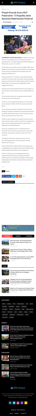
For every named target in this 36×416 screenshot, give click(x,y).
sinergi (25, 312)
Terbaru (18, 236)
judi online (4, 317)
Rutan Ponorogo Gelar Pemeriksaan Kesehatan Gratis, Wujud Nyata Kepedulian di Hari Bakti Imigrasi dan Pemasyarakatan (22, 328)
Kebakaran (12, 314)
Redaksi (17, 413)
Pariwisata (4, 309)
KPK (23, 309)
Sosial (31, 303)
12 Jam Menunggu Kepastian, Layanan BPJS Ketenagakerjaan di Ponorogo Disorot (22, 257)
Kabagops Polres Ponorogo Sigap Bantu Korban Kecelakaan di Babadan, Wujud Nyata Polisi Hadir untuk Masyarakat (21, 281)
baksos (20, 312)
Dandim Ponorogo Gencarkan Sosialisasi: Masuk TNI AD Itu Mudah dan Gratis (21, 365)
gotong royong (29, 309)
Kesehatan (24, 306)
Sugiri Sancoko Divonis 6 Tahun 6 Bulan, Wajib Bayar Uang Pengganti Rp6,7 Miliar (21, 250)
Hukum (9, 303)
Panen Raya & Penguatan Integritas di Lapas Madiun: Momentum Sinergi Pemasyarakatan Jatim (22, 336)
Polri (14, 303)
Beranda (4, 9)
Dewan (17, 306)
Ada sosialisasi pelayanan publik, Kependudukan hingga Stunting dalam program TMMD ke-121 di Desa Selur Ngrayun (20, 375)
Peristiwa (4, 306)
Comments (29, 236)
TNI (27, 303)
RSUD (27, 314)
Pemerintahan (20, 303)
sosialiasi (11, 317)
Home (11, 413)
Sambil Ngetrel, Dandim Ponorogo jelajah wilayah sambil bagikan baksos (21, 344)
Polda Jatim (5, 314)
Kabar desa (17, 309)
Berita (8, 9)
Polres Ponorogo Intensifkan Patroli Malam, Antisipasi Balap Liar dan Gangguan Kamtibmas (22, 272)
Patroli (4, 312)
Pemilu (31, 312)
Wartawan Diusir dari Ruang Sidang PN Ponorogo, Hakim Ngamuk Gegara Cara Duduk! (21, 242)
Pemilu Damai (20, 314)
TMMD (11, 309)
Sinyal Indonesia (21, 410)
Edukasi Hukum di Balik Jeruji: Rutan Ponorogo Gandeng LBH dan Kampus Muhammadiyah (20, 357)
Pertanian (10, 312)
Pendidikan (11, 306)
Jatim (15, 312)
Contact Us (23, 413)
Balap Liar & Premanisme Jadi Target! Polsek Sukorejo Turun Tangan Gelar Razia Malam (22, 289)
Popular (7, 236)
